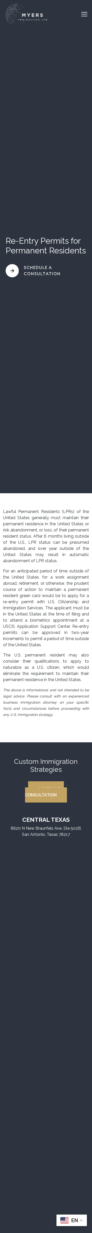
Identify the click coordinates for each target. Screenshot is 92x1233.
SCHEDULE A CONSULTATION (44, 791)
